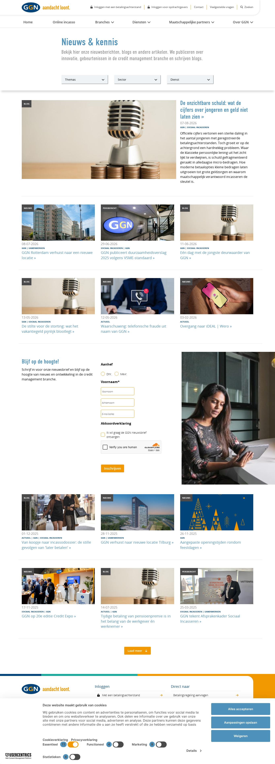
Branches (102, 22)
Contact (199, 7)
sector (122, 79)
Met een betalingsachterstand (121, 695)
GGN (182, 127)
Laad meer (135, 651)
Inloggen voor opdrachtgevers (169, 7)
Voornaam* (110, 382)
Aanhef (107, 364)
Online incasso (64, 22)
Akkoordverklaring (116, 423)
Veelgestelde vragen (222, 7)
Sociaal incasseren (197, 127)
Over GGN (241, 22)
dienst (175, 79)
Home (28, 22)
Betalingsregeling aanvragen (190, 695)
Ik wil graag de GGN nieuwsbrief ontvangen (126, 435)
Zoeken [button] (248, 7)
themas (70, 79)
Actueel (105, 321)
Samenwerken (36, 248)
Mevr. (123, 374)
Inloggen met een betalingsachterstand (117, 7)
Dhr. (109, 374)
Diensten (139, 22)
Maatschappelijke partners (189, 22)
